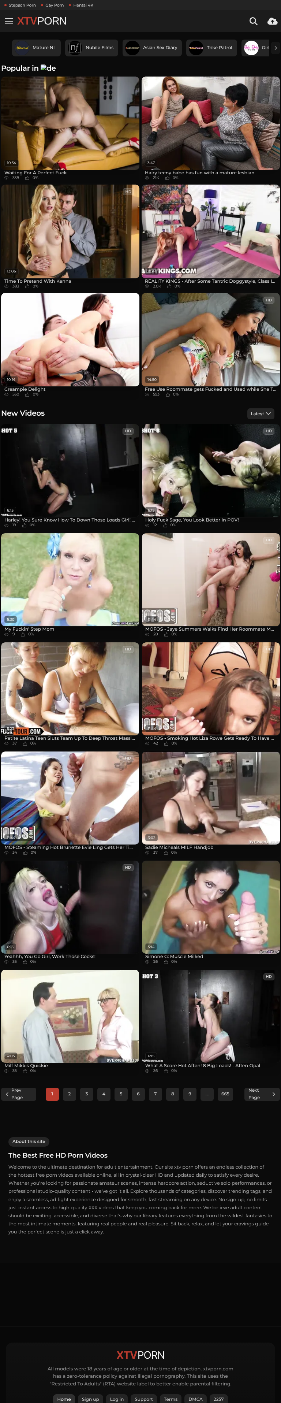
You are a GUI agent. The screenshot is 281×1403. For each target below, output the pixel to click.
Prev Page (17, 1094)
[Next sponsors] (275, 48)
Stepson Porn (22, 5)
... (207, 1094)
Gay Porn (54, 5)
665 (225, 1094)
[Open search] (253, 21)
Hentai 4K (83, 5)
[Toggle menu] (8, 21)
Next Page (254, 1094)
